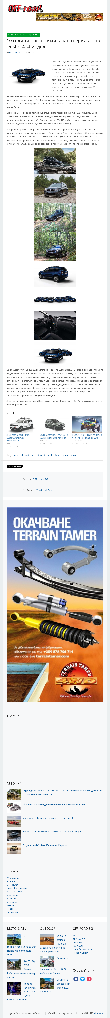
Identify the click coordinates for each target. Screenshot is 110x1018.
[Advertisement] (28, 751)
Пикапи (10, 908)
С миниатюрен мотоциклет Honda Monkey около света (22, 945)
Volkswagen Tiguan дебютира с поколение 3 (48, 818)
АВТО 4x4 (12, 35)
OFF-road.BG (15, 52)
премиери (33, 35)
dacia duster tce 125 (48, 455)
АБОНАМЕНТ (79, 939)
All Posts (49, 490)
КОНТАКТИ (78, 946)
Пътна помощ (13, 912)
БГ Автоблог (13, 901)
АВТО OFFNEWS (14, 891)
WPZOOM (98, 1012)
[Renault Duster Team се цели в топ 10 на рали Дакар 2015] (87, 424)
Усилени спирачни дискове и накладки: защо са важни (54, 804)
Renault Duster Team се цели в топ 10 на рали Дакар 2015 (87, 436)
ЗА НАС (76, 935)
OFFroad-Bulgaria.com (17, 888)
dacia (15, 455)
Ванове (10, 905)
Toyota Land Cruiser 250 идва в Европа (45, 845)
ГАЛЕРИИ (22, 35)
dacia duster (28, 455)
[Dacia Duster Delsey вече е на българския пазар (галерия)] (55, 424)
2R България (13, 878)
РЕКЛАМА (77, 942)
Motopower (12, 884)
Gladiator (11, 881)
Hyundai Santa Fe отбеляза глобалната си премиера (52, 831)
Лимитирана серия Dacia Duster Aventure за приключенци (19, 437)
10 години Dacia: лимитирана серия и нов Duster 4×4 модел (53, 43)
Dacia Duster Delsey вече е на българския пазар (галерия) (54, 436)
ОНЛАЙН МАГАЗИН (82, 949)
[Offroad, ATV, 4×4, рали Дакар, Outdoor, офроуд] (32, 8)
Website (39, 490)
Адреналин (12, 898)
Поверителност (80, 952)
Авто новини (13, 895)
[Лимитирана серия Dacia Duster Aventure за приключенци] (22, 424)
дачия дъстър (69, 455)
